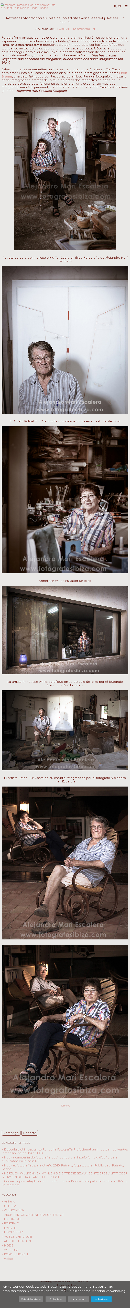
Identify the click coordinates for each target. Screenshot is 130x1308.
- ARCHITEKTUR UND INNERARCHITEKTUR (33, 1214)
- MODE (7, 1245)
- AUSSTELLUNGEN (16, 1241)
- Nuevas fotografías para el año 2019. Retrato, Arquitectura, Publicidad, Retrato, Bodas (63, 1167)
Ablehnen (79, 1299)
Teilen (64, 1105)
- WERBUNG (10, 1250)
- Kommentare (81, 28)
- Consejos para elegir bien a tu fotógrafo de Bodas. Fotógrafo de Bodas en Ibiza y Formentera (65, 1183)
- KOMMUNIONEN (15, 1254)
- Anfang (8, 1201)
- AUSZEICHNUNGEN (18, 1236)
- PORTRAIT (10, 1223)
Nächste (29, 1133)
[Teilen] (94, 29)
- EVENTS (9, 1227)
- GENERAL (10, 1206)
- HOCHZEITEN (13, 1232)
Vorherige (11, 1133)
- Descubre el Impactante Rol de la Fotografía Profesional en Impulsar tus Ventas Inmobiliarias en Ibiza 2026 (65, 1151)
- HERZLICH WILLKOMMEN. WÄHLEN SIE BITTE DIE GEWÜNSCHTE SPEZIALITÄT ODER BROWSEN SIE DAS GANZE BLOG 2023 (64, 1175)
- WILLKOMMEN (13, 1210)
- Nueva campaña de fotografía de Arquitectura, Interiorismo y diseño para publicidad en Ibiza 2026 (59, 1159)
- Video (7, 1258)
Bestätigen (102, 1299)
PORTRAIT (63, 28)
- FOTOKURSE (12, 1219)
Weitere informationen (31, 1299)
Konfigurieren (55, 1299)
